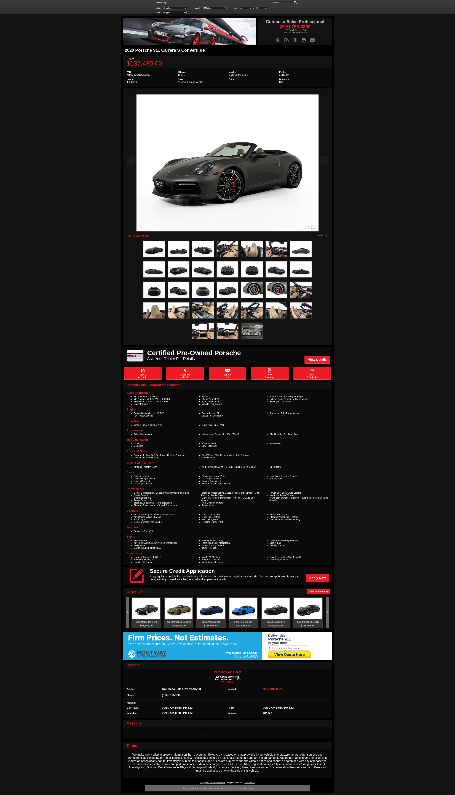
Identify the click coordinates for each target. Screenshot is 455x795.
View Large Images (138, 235)
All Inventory (161, 2)
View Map (227, 682)
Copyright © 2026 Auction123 (212, 783)
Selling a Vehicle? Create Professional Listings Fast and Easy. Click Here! (217, 788)
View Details (317, 359)
